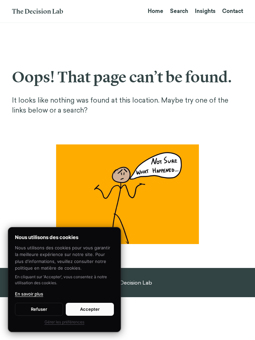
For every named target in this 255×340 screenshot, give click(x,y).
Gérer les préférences (64, 321)
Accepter (90, 309)
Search (179, 11)
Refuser (39, 309)
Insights (205, 11)
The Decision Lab (37, 11)
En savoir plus (29, 294)
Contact (232, 11)
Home (155, 11)
